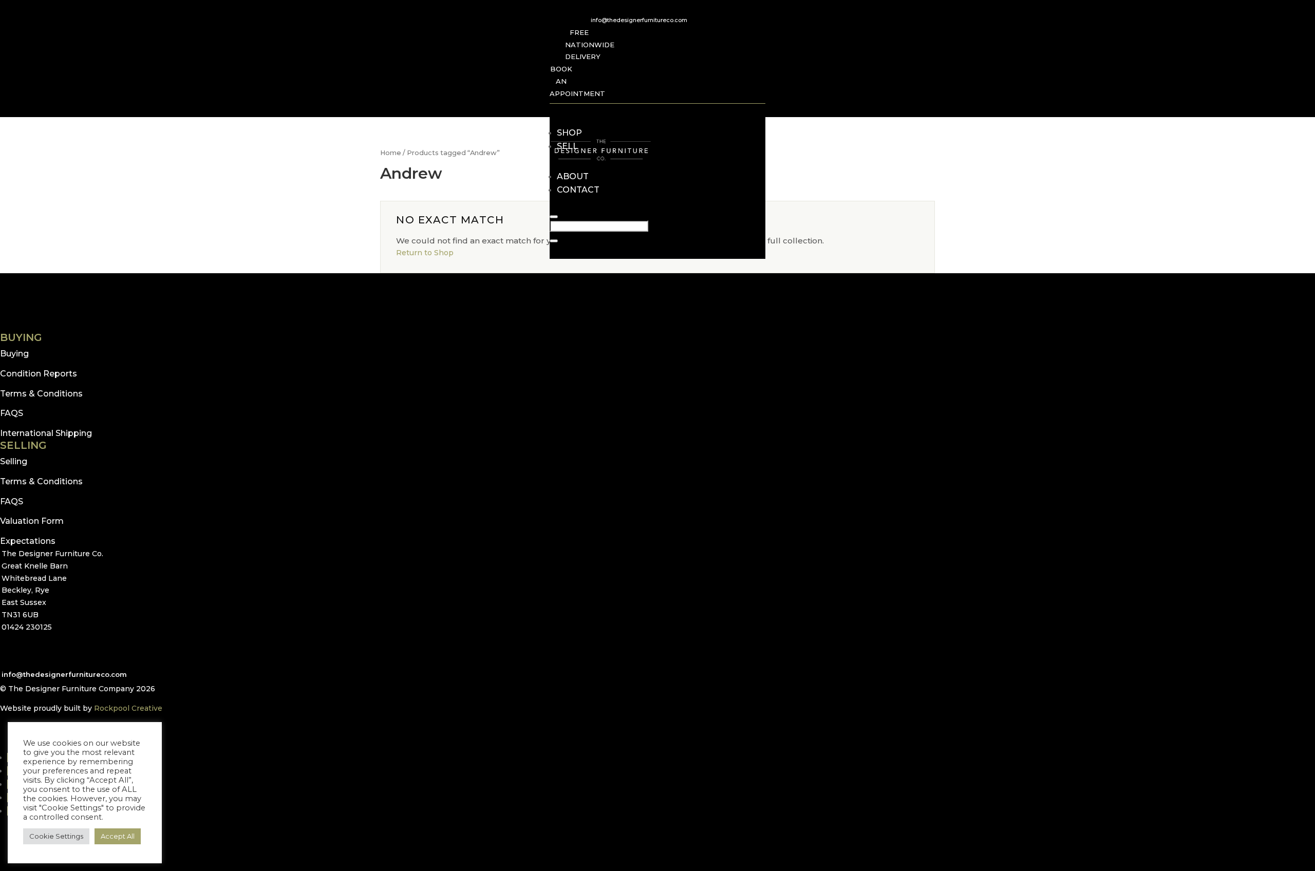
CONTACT (578, 190)
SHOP (569, 133)
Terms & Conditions (41, 394)
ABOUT (573, 176)
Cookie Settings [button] (56, 836)
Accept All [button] (118, 836)
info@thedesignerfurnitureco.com (639, 20)
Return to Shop (425, 252)
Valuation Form (32, 521)
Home (390, 153)
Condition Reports (38, 373)
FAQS (11, 413)
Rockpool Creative (128, 708)
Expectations (27, 541)
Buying (14, 353)
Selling (13, 461)
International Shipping (46, 433)
